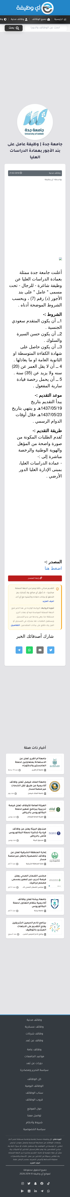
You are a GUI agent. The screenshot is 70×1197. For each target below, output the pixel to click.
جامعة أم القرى (37, 770)
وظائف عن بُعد (34, 1040)
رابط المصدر (34, 578)
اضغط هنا (53, 568)
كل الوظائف (34, 1079)
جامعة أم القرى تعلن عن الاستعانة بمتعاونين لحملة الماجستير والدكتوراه (30, 762)
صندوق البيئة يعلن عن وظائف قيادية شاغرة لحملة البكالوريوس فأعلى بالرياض (27, 832)
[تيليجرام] (41, 1191)
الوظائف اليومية (34, 1086)
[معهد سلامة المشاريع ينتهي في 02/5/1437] (35, 258)
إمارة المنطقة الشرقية (34, 864)
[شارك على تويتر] (50, 650)
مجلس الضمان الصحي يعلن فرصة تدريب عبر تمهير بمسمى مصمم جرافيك (28, 879)
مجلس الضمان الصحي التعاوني (32, 887)
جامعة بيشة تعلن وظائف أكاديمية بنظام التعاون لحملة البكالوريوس (29, 903)
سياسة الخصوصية (34, 1129)
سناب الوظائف (34, 1093)
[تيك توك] (48, 1184)
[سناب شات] (35, 1184)
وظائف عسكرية (34, 1027)
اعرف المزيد (48, 601)
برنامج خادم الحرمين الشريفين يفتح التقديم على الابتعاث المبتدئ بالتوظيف (29, 926)
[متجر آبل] (28, 1191)
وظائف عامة (34, 1049)
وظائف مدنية (54, 173)
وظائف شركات (34, 1034)
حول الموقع (34, 1109)
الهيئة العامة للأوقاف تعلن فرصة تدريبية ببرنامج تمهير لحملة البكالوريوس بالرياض (27, 809)
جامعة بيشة (38, 911)
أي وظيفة (38, 1174)
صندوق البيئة (38, 840)
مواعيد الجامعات (34, 1056)
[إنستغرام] (22, 1184)
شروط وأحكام (34, 1122)
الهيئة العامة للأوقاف (35, 817)
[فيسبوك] (41, 1184)
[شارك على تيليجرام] (19, 650)
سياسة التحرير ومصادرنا (34, 1070)
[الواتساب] (48, 1191)
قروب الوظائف (34, 1100)
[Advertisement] (35, 67)
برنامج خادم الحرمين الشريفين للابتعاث (32, 934)
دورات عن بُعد (34, 1063)
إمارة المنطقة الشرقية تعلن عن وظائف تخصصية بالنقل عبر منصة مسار (27, 856)
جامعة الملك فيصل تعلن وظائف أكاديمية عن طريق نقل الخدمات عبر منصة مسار (28, 785)
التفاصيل (15, 625)
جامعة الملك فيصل (35, 794)
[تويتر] (28, 1184)
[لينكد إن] (35, 1191)
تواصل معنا (34, 1116)
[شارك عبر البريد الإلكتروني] (40, 650)
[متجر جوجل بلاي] (22, 1191)
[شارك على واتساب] (29, 650)
